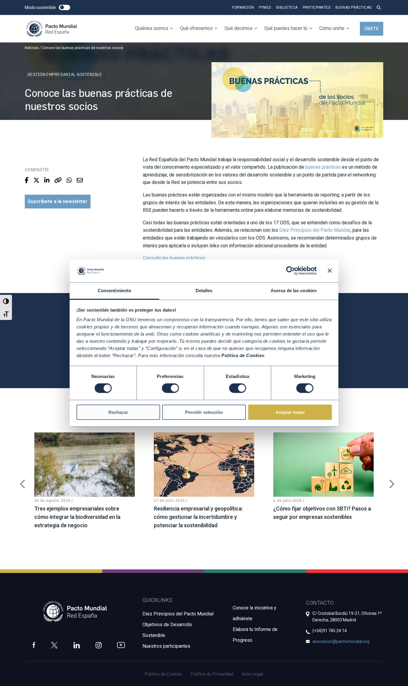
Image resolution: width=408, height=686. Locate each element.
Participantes (317, 7)
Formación (243, 7)
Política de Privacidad (212, 673)
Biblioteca (287, 7)
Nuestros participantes (166, 646)
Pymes (265, 7)
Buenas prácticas (353, 7)
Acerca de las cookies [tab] (294, 290)
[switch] (170, 388)
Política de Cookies (163, 673)
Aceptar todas (290, 412)
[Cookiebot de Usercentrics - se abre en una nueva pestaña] (290, 270)
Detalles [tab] (204, 290)
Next (388, 481)
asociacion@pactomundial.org (340, 641)
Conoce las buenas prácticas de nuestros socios (82, 48)
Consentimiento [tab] (114, 290)
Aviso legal (252, 673)
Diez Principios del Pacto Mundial (314, 230)
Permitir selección (204, 412)
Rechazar (118, 412)
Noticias (32, 48)
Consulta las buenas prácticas (174, 258)
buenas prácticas (323, 167)
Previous (20, 481)
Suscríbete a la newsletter (58, 201)
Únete (371, 28)
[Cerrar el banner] (330, 271)
